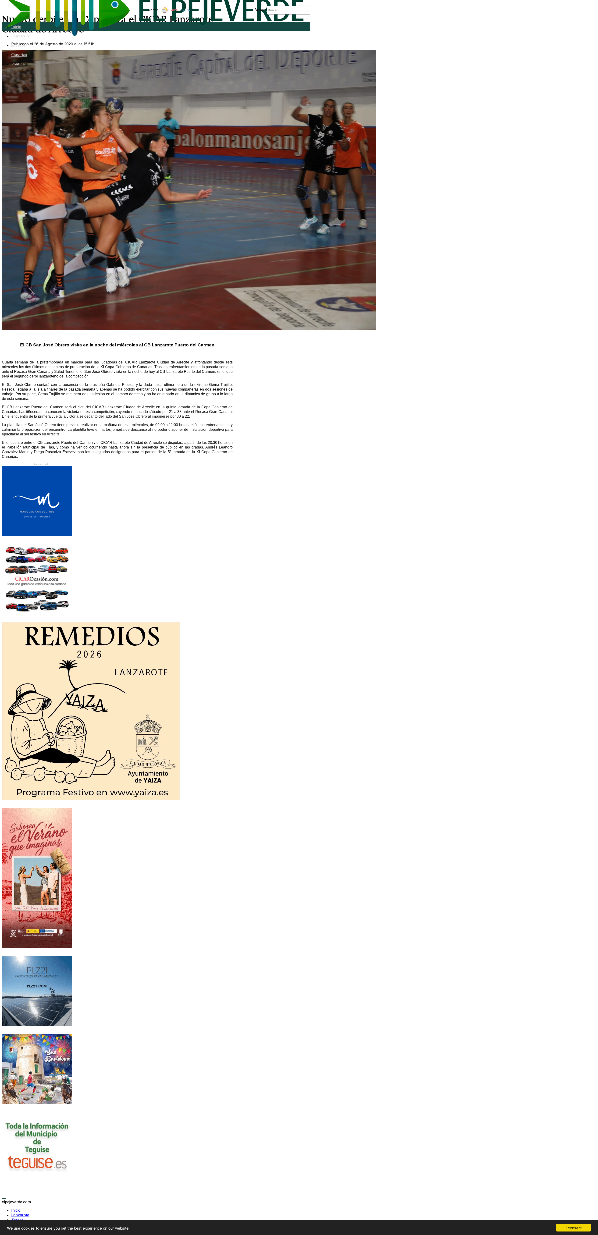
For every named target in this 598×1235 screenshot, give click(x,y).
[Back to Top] (4, 1198)
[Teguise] (37, 1180)
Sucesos (18, 45)
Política (18, 64)
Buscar (260, 9)
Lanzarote (20, 36)
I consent (574, 1228)
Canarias (19, 54)
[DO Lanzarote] (37, 946)
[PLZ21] (37, 1024)
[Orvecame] (37, 612)
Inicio (16, 26)
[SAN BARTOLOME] (37, 1102)
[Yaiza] (91, 798)
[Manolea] (37, 534)
